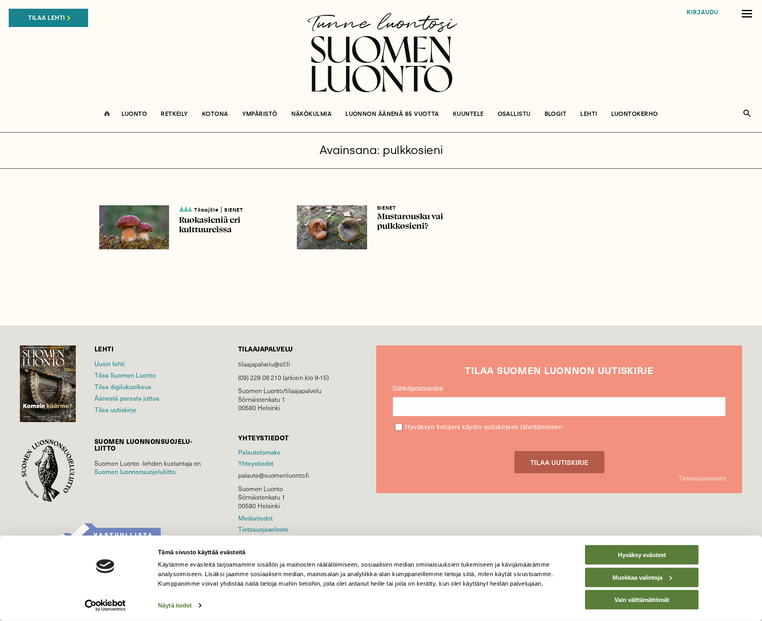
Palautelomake (259, 452)
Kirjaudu (702, 12)
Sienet (233, 209)
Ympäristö (259, 114)
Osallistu (514, 114)
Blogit (556, 114)
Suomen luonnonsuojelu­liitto (134, 471)
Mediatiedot (255, 518)
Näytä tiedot (175, 605)
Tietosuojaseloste (263, 529)
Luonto (134, 114)
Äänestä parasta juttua (127, 398)
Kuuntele (468, 114)
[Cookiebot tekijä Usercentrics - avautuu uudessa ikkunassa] (105, 605)
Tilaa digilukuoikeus (122, 386)
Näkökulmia (311, 114)
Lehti (588, 114)
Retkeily (174, 114)
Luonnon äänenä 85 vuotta (392, 114)
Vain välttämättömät (641, 599)
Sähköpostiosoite (417, 388)
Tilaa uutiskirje (115, 409)
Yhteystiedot (255, 463)
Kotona (215, 114)
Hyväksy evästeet (642, 555)
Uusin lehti (109, 363)
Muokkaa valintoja (637, 577)
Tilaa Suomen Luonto (125, 375)
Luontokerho (634, 114)
